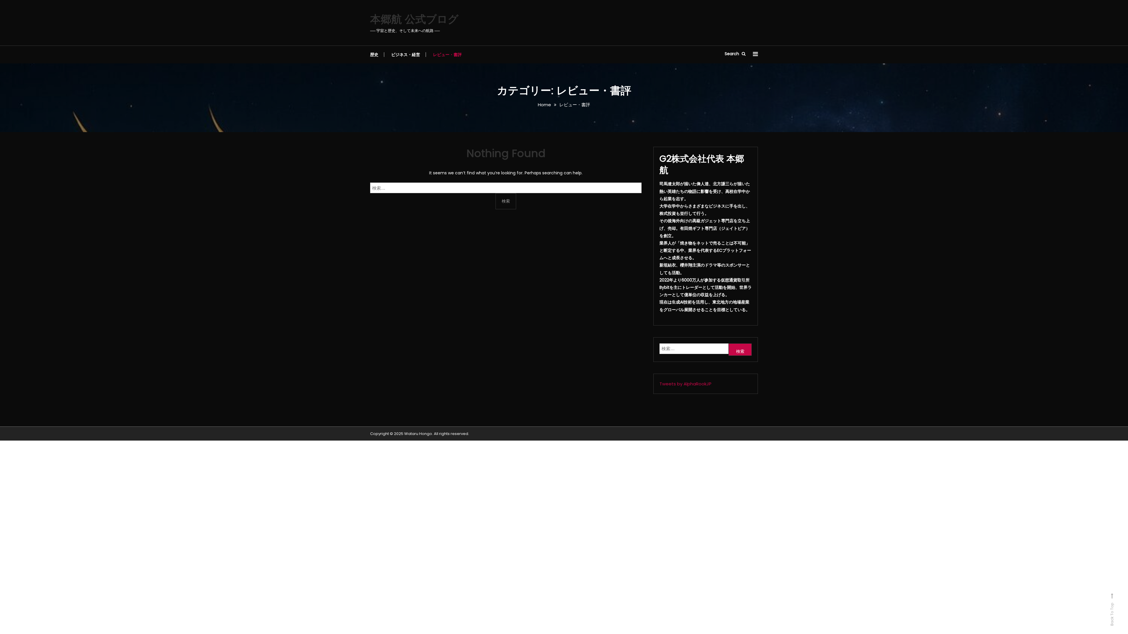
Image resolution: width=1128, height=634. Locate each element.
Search (732, 54)
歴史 (374, 55)
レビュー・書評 (447, 55)
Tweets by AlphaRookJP (685, 384)
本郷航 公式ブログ (414, 19)
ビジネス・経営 (405, 55)
